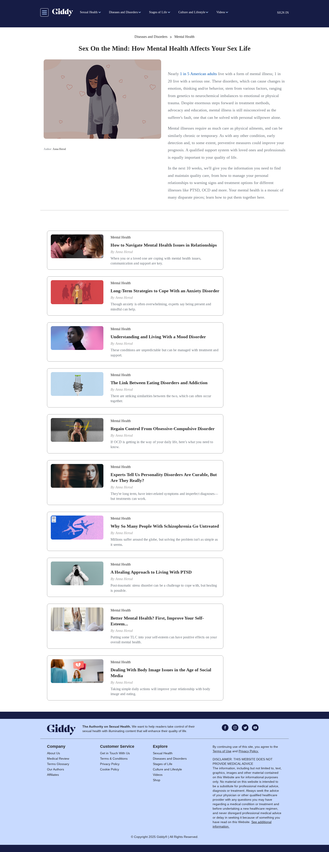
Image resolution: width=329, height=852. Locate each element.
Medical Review (58, 758)
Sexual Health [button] (89, 12)
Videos (157, 774)
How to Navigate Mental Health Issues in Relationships (164, 245)
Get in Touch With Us (115, 753)
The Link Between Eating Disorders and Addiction (159, 382)
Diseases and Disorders (151, 37)
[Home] (62, 12)
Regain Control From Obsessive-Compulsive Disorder (163, 428)
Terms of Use (222, 751)
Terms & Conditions (114, 758)
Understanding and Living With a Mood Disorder (158, 336)
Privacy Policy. (249, 751)
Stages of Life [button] (158, 12)
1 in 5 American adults (198, 74)
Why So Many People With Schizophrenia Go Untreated (165, 526)
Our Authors (55, 769)
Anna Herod (59, 149)
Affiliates (53, 774)
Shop (156, 780)
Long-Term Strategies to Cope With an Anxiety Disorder (165, 290)
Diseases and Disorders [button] (123, 12)
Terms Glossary (58, 764)
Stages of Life (162, 764)
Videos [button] (220, 12)
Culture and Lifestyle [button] (191, 12)
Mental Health (184, 37)
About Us (53, 753)
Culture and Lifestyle (167, 769)
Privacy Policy (110, 764)
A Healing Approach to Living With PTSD (151, 572)
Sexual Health (163, 753)
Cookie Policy (109, 769)
